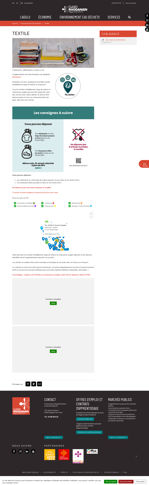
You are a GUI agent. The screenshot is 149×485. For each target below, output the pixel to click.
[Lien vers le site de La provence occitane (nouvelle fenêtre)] (78, 456)
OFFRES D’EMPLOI (111, 472)
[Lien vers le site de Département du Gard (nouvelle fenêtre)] (49, 454)
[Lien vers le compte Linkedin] (27, 451)
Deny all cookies (126, 481)
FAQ (125, 472)
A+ (13, 3)
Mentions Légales (30, 472)
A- (17, 3)
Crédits (64, 472)
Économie (44, 17)
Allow (53, 303)
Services (114, 17)
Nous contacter (131, 3)
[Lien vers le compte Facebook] (14, 451)
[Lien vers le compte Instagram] (20, 451)
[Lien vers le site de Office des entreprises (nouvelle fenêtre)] (92, 451)
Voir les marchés (118, 437)
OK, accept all (111, 481)
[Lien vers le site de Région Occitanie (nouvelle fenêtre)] (63, 454)
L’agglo (25, 17)
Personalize (140, 481)
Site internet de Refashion (114, 41)
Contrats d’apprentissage (89, 432)
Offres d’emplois (85, 419)
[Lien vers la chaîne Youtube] (33, 451)
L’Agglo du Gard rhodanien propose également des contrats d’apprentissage (88, 426)
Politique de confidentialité (86, 472)
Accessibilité (28, 3)
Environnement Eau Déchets (80, 17)
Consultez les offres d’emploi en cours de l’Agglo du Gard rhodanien (90, 414)
